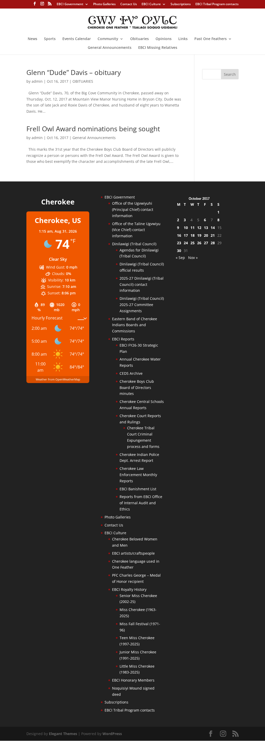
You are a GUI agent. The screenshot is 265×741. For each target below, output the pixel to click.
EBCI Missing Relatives (157, 48)
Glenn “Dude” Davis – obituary (73, 72)
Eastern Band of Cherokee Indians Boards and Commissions (134, 325)
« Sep (180, 257)
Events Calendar (76, 39)
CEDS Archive (131, 373)
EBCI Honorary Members (133, 680)
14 (213, 227)
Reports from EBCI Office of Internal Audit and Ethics (141, 502)
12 (199, 227)
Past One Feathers (210, 39)
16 (179, 235)
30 (179, 250)
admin (37, 81)
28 (213, 242)
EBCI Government (70, 4)
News (32, 39)
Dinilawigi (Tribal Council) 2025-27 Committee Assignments (142, 304)
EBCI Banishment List (138, 488)
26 (199, 242)
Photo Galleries (104, 4)
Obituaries (139, 39)
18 (192, 235)
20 (206, 235)
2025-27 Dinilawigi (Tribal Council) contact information (142, 284)
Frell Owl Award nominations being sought (93, 128)
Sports (50, 39)
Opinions (164, 39)
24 (186, 242)
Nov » (193, 257)
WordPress (112, 733)
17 (186, 235)
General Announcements (109, 48)
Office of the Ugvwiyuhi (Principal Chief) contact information (132, 209)
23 (179, 242)
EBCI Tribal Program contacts (217, 4)
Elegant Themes (63, 733)
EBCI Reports (123, 339)
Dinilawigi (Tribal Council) (134, 243)
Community (108, 39)
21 (213, 235)
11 (192, 227)
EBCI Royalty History (129, 589)
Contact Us (128, 4)
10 (186, 227)
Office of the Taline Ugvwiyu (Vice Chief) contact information (136, 230)
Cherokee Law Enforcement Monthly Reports (138, 474)
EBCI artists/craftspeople (133, 553)
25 (192, 242)
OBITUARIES (82, 81)
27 (206, 242)
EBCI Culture (151, 4)
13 (206, 227)
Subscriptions (181, 4)
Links (183, 39)
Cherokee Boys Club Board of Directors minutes (137, 387)
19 (199, 235)
